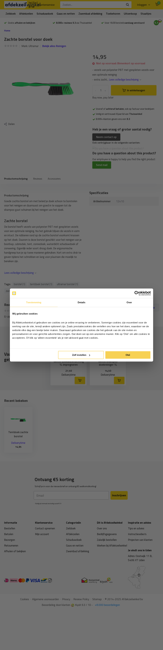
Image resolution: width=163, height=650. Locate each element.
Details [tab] (81, 302)
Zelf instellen (79, 355)
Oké (128, 355)
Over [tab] (129, 302)
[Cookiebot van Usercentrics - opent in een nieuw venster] (137, 293)
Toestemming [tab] (33, 302)
